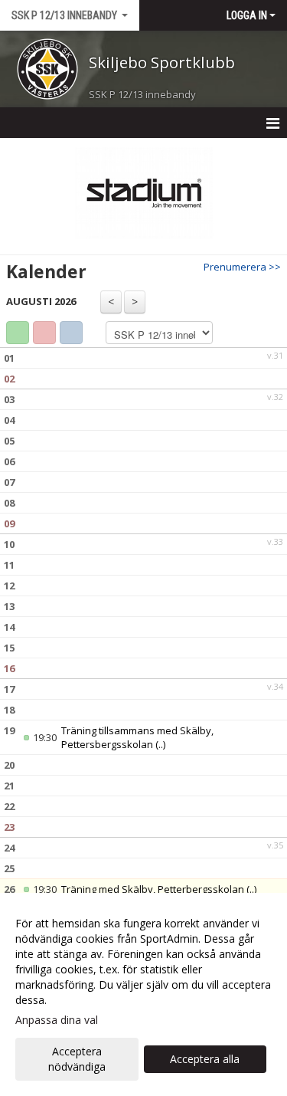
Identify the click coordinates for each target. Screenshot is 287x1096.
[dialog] (143, 994)
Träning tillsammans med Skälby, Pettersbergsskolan (137, 737)
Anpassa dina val (56, 1020)
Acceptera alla (205, 1059)
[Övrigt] (71, 332)
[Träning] (17, 332)
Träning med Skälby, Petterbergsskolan (152, 889)
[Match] (44, 332)
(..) (160, 744)
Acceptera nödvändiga (77, 1059)
